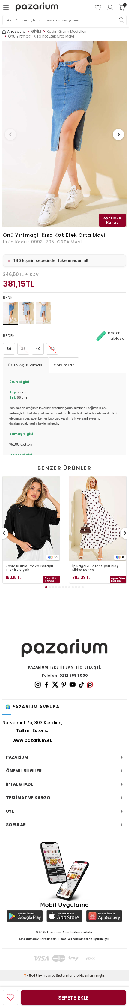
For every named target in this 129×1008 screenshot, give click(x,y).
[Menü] (6, 7)
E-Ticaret (46, 975)
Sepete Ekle (73, 997)
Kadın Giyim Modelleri (66, 31)
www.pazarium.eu (32, 740)
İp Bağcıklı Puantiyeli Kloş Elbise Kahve (95, 568)
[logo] (36, 8)
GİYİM (36, 31)
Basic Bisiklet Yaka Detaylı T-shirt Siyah (29, 568)
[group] (64, 134)
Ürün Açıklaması (26, 365)
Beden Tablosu (116, 335)
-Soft (31, 975)
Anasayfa (16, 31)
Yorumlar (64, 365)
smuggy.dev (29, 939)
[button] (10, 134)
